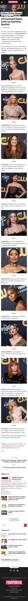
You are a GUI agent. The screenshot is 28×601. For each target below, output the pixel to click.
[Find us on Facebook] (10, 570)
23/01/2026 (11, 501)
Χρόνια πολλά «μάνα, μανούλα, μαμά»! (17, 533)
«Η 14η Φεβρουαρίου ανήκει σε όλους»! (17, 539)
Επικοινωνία (14, 588)
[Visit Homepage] (13, 2)
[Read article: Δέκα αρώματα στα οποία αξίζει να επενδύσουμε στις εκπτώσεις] (4, 506)
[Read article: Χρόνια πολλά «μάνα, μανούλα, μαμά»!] (6, 480)
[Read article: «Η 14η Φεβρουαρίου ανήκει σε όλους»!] (4, 541)
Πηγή (2, 451)
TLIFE (17, 447)
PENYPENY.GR (6, 27)
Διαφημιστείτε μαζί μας (14, 586)
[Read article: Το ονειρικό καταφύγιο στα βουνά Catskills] (4, 512)
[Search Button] (25, 525)
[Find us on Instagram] (14, 570)
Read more (6, 492)
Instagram (14, 567)
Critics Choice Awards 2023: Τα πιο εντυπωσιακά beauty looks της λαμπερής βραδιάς (13, 445)
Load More (14, 519)
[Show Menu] (2, 2)
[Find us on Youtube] (17, 570)
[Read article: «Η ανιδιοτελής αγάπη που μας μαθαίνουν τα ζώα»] (4, 547)
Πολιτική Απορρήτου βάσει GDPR (14, 590)
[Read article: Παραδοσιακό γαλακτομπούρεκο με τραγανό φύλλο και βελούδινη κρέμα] (4, 553)
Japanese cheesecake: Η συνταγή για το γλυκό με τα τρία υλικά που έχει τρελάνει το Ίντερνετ (17, 498)
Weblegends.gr (14, 598)
